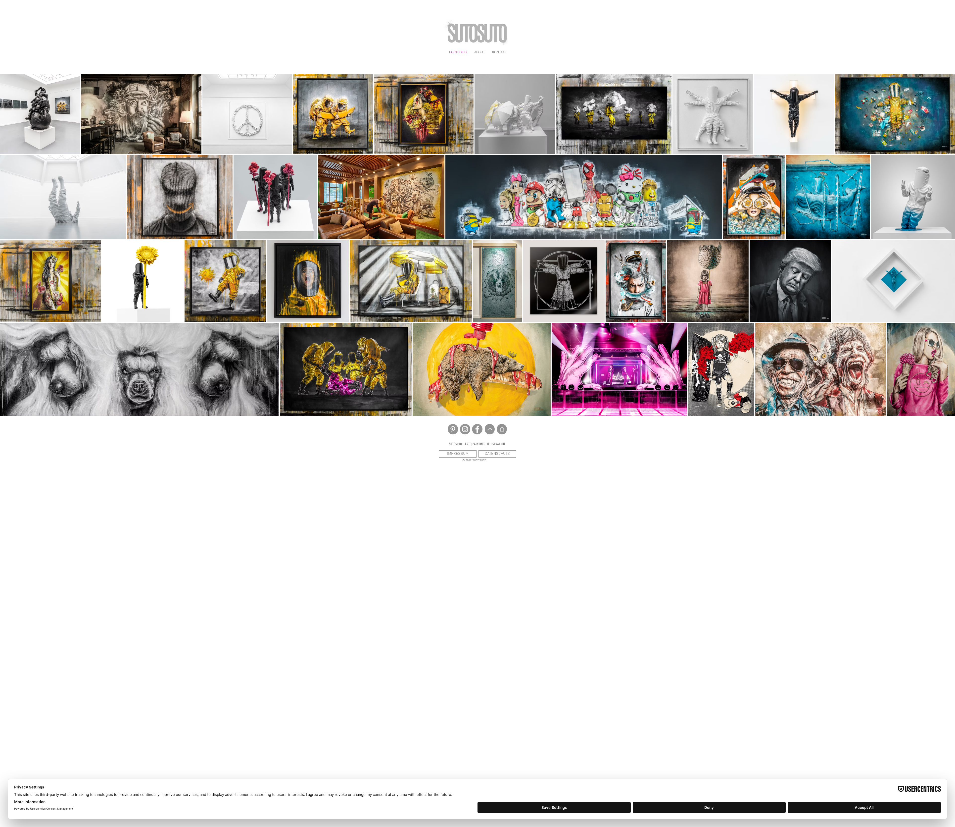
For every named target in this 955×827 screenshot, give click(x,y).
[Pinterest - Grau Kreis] (453, 429)
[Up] (490, 429)
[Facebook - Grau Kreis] (477, 429)
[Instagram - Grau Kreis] (465, 429)
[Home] (502, 429)
